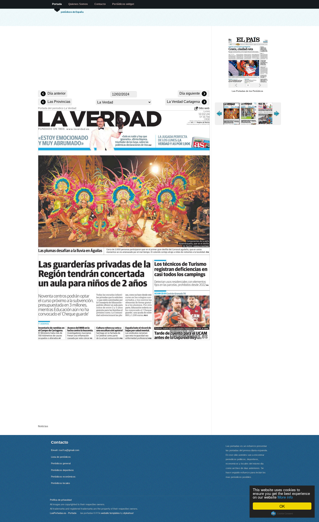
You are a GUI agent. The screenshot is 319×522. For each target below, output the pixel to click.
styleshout (128, 513)
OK (282, 506)
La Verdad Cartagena (184, 101)
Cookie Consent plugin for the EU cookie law (282, 513)
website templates (110, 513)
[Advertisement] (123, 58)
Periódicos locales (60, 483)
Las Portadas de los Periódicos (247, 91)
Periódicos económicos (63, 476)
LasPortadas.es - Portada (63, 513)
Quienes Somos (78, 4)
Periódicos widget (123, 4)
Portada (57, 4)
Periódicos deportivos (62, 470)
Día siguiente (190, 93)
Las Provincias (58, 101)
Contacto (100, 4)
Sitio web (203, 108)
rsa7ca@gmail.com (69, 450)
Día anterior (56, 93)
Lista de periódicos (61, 457)
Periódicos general (61, 463)
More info (285, 497)
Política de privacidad (61, 499)
